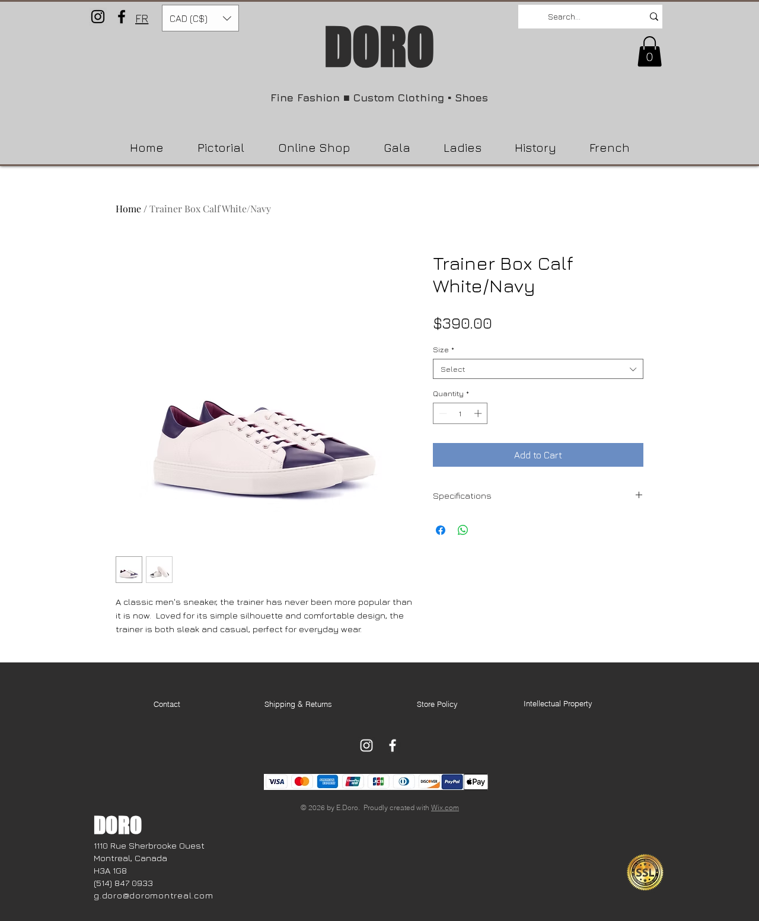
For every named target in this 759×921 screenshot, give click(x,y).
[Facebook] (121, 17)
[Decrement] (442, 413)
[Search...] (654, 16)
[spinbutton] (460, 413)
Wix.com (445, 807)
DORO (379, 46)
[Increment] (479, 413)
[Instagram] (98, 17)
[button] (200, 18)
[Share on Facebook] (440, 530)
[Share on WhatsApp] (463, 530)
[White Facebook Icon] (392, 745)
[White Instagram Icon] (366, 745)
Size (443, 349)
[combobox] (538, 369)
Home (128, 208)
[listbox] (200, 18)
